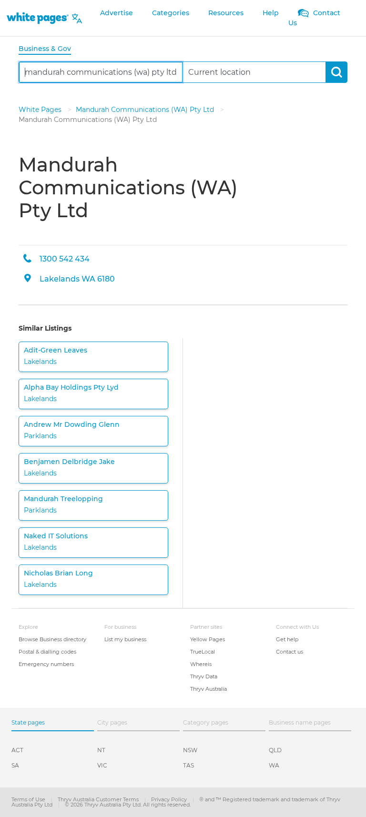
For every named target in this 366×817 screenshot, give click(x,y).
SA (15, 765)
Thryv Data (203, 676)
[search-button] (336, 72)
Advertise (116, 13)
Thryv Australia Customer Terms (99, 799)
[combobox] (101, 72)
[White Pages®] (38, 18)
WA (274, 765)
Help (271, 13)
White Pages (41, 109)
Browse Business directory (52, 639)
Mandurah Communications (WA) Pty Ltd (146, 109)
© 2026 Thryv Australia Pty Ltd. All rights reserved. (128, 804)
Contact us (289, 651)
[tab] (49, 49)
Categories (170, 13)
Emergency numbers (46, 664)
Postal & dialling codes (47, 651)
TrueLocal (202, 651)
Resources (226, 13)
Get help (287, 639)
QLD (275, 750)
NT (101, 750)
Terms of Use (29, 799)
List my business (125, 639)
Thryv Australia (208, 689)
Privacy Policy (169, 799)
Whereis (201, 664)
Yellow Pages (207, 639)
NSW (190, 750)
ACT (17, 750)
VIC (102, 765)
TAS (188, 765)
